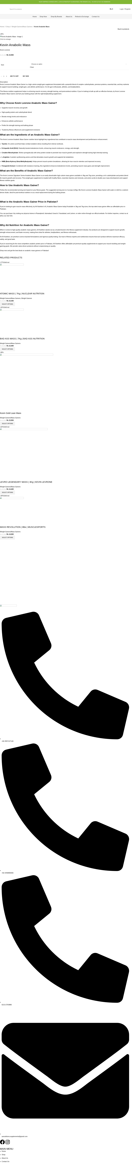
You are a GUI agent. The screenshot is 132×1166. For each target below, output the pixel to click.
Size (2, 65)
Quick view (2, 289)
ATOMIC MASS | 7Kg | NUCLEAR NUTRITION (22, 293)
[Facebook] (2, 1142)
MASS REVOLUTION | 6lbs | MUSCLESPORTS (23, 527)
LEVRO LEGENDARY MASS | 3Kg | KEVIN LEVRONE (26, 482)
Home (2, 26)
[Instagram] (7, 1142)
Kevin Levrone (5, 50)
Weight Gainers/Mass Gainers (22, 26)
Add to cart (14, 76)
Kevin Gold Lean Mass (10, 413)
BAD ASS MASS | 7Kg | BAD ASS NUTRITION (22, 338)
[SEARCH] (98, 9)
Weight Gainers (26, 298)
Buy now (26, 76)
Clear (32, 67)
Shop (8, 26)
